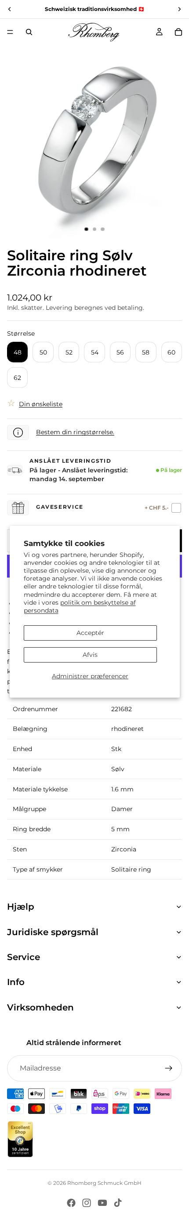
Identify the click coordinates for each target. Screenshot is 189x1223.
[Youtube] (102, 1203)
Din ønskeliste (40, 404)
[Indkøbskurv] (178, 32)
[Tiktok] (118, 1203)
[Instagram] (86, 1203)
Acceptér (90, 633)
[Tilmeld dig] (169, 1068)
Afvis (90, 655)
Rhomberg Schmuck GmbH (104, 1183)
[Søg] (29, 32)
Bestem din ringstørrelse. (75, 432)
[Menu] (10, 32)
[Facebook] (71, 1203)
